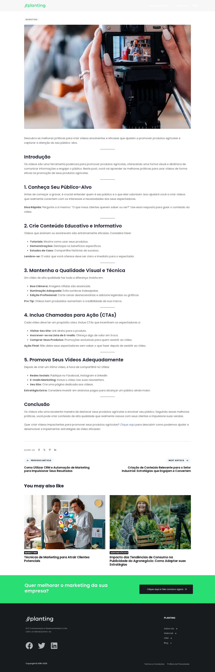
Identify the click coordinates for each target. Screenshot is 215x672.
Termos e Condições (154, 664)
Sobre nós (182, 5)
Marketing (31, 19)
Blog (195, 5)
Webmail (168, 633)
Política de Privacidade (178, 664)
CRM (166, 638)
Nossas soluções (159, 5)
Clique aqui (127, 424)
